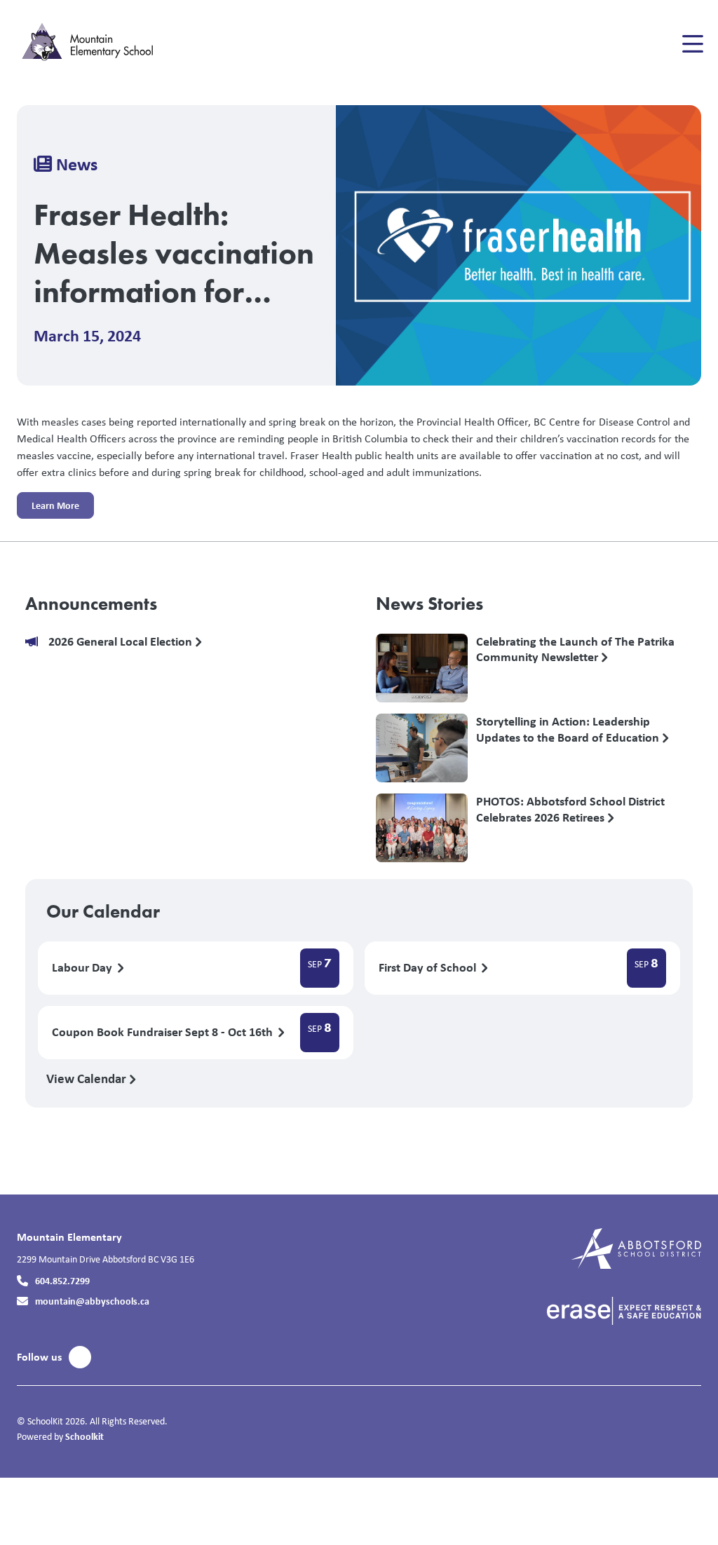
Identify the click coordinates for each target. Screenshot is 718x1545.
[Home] (101, 44)
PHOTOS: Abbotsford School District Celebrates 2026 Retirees (570, 810)
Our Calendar (103, 911)
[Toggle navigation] (691, 44)
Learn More (48, 508)
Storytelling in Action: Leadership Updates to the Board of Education (569, 730)
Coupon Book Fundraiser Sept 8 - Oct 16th (164, 1032)
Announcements (91, 603)
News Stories (429, 603)
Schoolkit (84, 1436)
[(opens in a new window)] (636, 1247)
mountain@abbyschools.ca (92, 1300)
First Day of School (429, 968)
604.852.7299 (62, 1280)
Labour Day (83, 968)
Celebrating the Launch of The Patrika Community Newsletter (575, 650)
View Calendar (87, 1078)
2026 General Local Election (121, 642)
